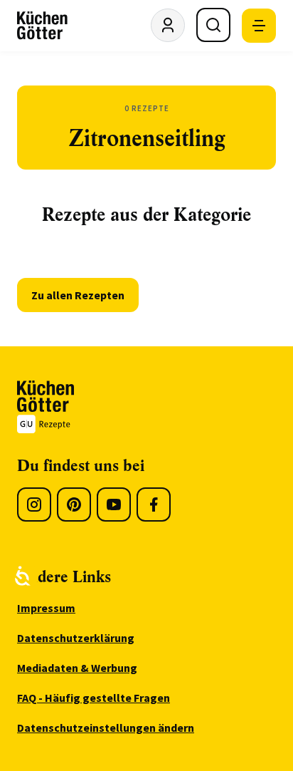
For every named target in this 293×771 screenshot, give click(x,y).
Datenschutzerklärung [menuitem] (75, 638)
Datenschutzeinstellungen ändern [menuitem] (105, 727)
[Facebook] (154, 504)
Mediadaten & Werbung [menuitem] (77, 668)
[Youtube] (114, 504)
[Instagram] (34, 504)
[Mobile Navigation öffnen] (259, 26)
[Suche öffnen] (213, 25)
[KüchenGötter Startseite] (42, 25)
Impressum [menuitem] (46, 608)
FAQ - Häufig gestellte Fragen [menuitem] (93, 697)
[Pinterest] (74, 504)
